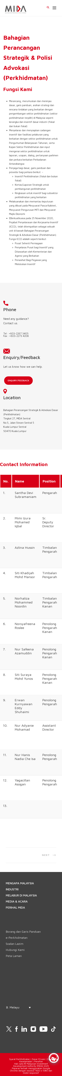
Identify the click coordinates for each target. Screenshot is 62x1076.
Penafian (38, 1061)
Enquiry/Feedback (18, 380)
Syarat (12, 1059)
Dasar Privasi (38, 1059)
